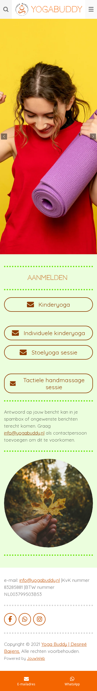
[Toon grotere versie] (48, 503)
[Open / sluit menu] (91, 9)
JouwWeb (36, 658)
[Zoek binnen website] (6, 9)
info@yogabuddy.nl (24, 433)
